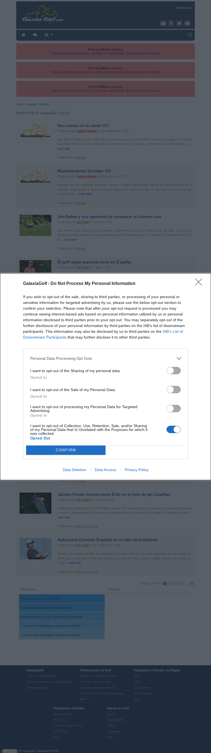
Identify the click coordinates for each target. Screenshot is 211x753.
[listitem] (105, 358)
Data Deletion (74, 470)
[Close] (200, 284)
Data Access (105, 470)
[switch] (173, 370)
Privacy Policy (137, 470)
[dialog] (105, 376)
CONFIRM (66, 450)
